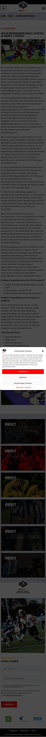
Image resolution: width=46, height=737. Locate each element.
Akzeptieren (23, 371)
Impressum (28, 387)
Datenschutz (20, 387)
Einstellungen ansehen (23, 383)
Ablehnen (23, 377)
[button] (43, 351)
